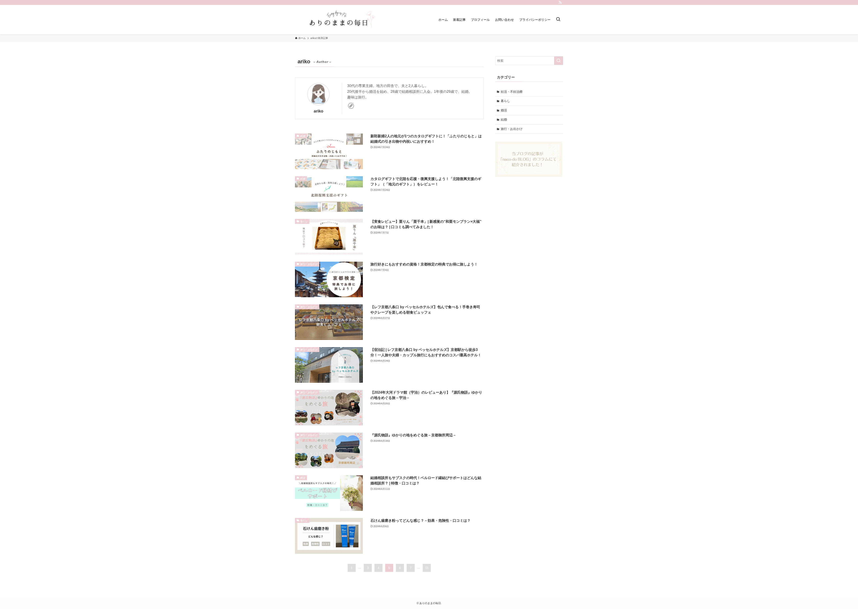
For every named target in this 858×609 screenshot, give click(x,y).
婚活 (504, 110)
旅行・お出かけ (512, 129)
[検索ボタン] (558, 19)
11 (427, 568)
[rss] (560, 2)
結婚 (504, 119)
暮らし (505, 101)
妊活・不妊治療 (512, 91)
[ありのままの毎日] (339, 19)
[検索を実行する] (558, 60)
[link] (351, 106)
